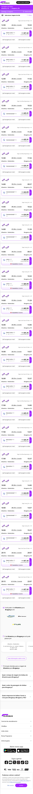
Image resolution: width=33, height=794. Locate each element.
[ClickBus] (5, 2)
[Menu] (32, 2)
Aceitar (21, 785)
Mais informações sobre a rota (16, 658)
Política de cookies (24, 780)
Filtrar (30, 15)
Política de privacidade (15, 782)
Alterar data (28, 11)
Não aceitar (10, 785)
